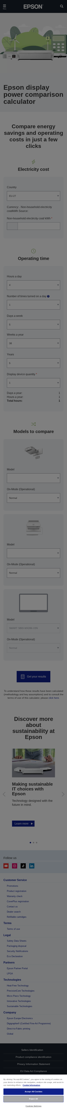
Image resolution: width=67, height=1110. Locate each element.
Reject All (33, 1099)
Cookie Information (31, 1085)
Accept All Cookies (33, 1092)
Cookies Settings (33, 1106)
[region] (33, 1092)
